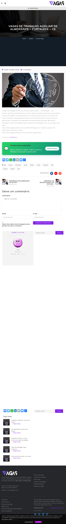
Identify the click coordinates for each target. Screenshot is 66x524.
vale (19, 168)
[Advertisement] (33, 53)
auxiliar (32, 165)
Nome (4, 213)
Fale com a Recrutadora (9, 487)
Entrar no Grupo (52, 148)
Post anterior (13, 184)
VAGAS (12, 168)
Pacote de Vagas (39, 475)
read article (17, 424)
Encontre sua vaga (7, 504)
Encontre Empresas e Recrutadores (12, 508)
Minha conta (5, 506)
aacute (10, 165)
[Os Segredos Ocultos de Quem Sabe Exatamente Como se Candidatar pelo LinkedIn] (6, 431)
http (52, 165)
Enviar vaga (34, 8)
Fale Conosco (5, 502)
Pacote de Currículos (40, 477)
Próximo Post (49, 186)
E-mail (35, 213)
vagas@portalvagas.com (57, 508)
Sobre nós (4, 499)
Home (24, 38)
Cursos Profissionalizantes (10, 486)
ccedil (38, 165)
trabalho (5, 168)
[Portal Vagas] (49, 3)
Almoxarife (18, 165)
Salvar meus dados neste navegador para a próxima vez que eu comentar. (16, 225)
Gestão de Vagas (39, 486)
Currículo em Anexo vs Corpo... (21, 456)
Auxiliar (31, 38)
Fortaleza (11, 69)
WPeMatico (13, 137)
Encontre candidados (40, 481)
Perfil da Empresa (39, 484)
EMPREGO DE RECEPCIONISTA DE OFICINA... (47, 182)
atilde (25, 165)
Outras (17, 69)
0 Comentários (27, 69)
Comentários (6, 195)
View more (15, 519)
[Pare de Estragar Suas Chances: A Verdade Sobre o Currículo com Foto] (6, 449)
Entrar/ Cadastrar (7, 511)
